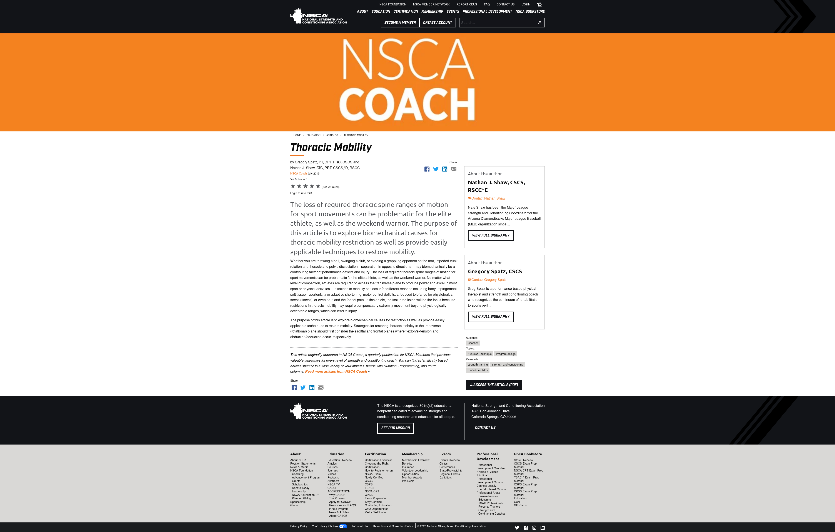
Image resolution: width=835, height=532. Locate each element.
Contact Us (485, 427)
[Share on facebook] (427, 169)
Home (297, 135)
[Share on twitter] (436, 169)
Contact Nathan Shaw (488, 198)
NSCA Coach (298, 173)
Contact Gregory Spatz (488, 279)
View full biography (490, 235)
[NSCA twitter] (517, 528)
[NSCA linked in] (543, 528)
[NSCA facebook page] (526, 528)
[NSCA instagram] (534, 528)
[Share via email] (453, 169)
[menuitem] (361, 12)
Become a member (400, 22)
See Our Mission (395, 428)
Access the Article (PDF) (495, 385)
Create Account (437, 22)
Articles (332, 135)
